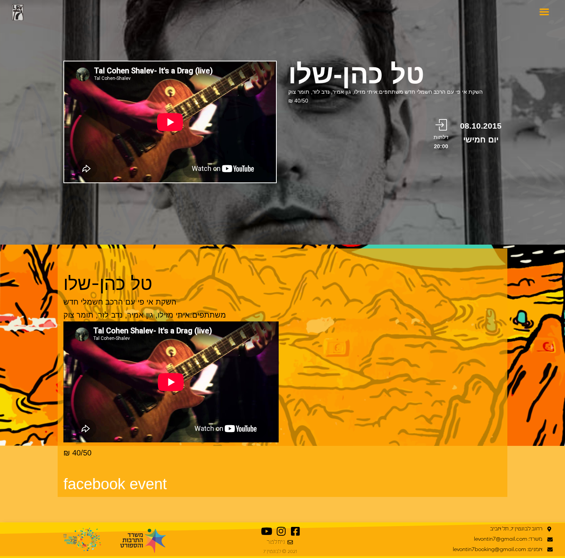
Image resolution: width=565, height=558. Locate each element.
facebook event (115, 483)
